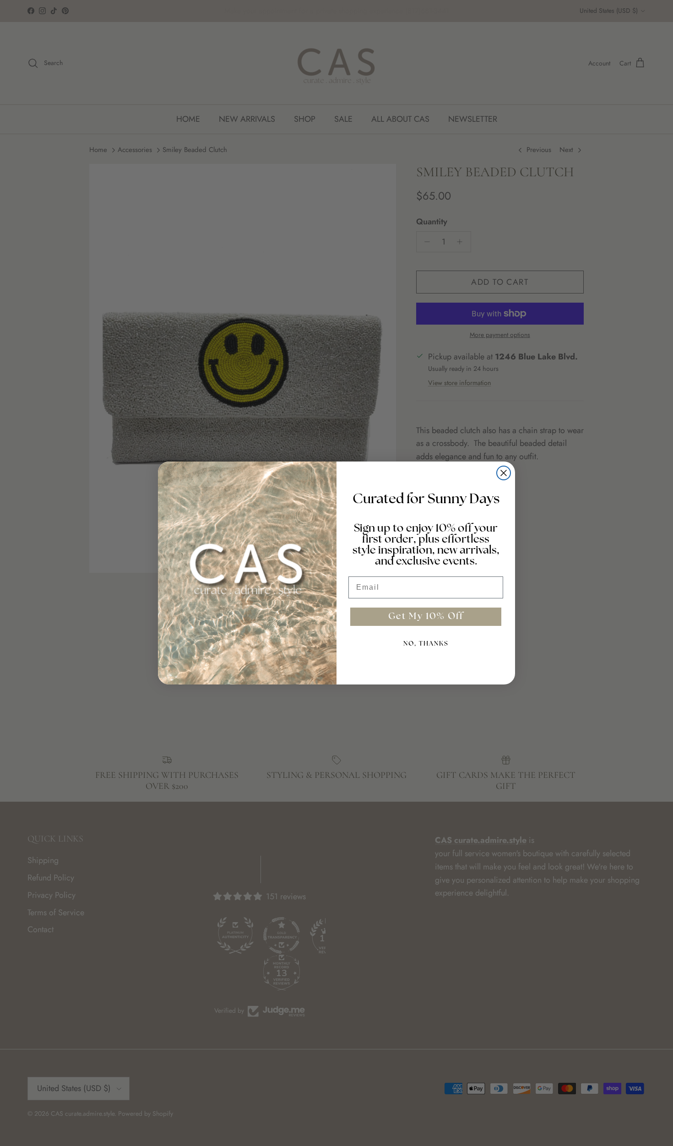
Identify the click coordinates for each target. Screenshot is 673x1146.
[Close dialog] (503, 473)
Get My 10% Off (425, 616)
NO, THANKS (426, 644)
